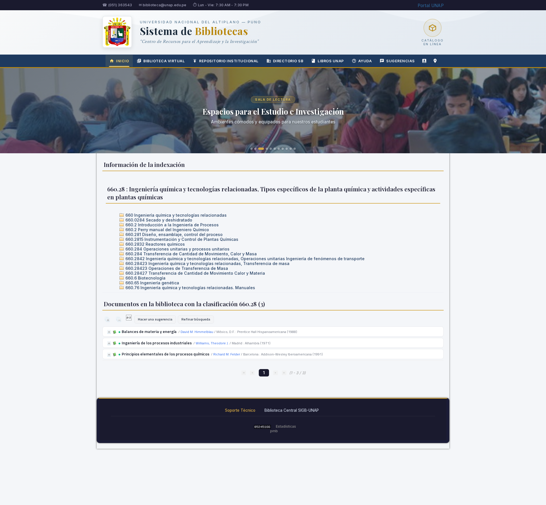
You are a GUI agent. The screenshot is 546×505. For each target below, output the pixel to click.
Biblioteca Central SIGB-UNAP (291, 410)
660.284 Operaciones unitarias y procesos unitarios (176, 249)
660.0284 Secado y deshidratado (158, 220)
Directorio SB (288, 61)
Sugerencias (400, 61)
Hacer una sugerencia (155, 319)
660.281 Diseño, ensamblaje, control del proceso (173, 234)
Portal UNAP (431, 5)
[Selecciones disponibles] (129, 319)
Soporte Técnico (240, 410)
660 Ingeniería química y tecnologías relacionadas (175, 215)
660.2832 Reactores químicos (154, 244)
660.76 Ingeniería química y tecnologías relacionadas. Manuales (189, 287)
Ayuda (365, 61)
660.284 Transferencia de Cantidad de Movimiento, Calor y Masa (190, 253)
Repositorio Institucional (228, 61)
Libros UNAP (331, 61)
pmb (274, 431)
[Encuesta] (424, 61)
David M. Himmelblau (197, 331)
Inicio (122, 61)
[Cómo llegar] (435, 61)
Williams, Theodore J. (212, 343)
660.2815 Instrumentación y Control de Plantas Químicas (181, 239)
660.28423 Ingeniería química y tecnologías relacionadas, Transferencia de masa (206, 263)
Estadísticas (286, 426)
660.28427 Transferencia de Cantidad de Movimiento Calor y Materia (194, 273)
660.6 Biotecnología (145, 278)
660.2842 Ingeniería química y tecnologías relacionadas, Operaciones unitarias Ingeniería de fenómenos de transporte (244, 258)
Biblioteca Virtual (164, 61)
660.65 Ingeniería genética (151, 282)
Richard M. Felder (226, 354)
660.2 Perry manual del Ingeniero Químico (166, 229)
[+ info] (109, 332)
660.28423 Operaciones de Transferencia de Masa (176, 268)
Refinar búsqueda (195, 319)
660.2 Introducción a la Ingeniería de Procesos (171, 224)
